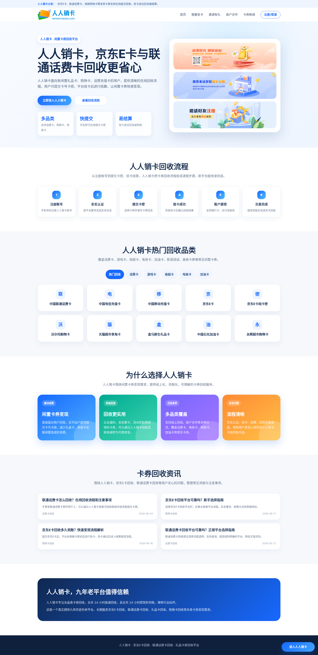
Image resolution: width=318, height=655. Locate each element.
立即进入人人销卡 (54, 100)
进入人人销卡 (298, 647)
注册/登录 (270, 14)
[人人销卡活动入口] (224, 85)
